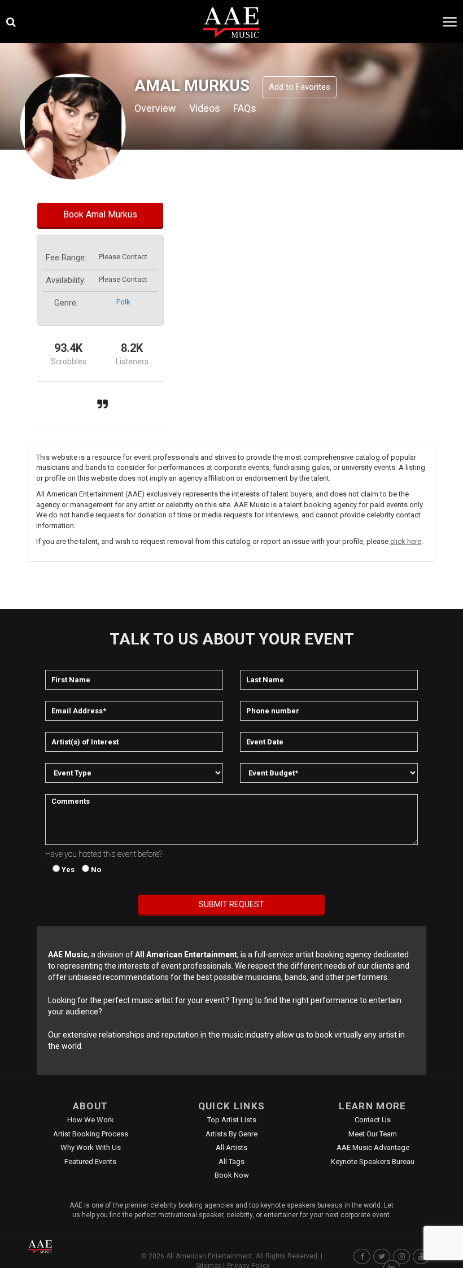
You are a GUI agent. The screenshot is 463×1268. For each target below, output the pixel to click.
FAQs (244, 108)
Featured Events (90, 1161)
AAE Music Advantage (373, 1147)
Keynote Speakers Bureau (372, 1161)
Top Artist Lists (231, 1120)
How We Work (90, 1120)
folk (123, 302)
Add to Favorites (299, 87)
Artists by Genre (231, 1134)
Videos (204, 108)
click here (405, 541)
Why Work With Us (90, 1147)
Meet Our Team (372, 1134)
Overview (155, 108)
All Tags (231, 1161)
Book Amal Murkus (100, 214)
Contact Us (373, 1120)
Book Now (232, 1175)
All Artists (231, 1147)
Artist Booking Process (90, 1134)
